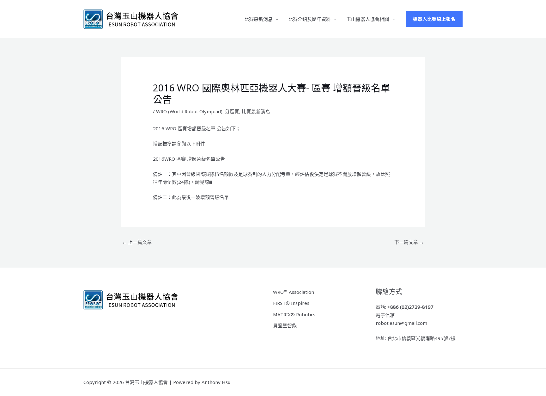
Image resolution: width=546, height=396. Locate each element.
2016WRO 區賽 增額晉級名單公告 (189, 159)
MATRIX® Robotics (294, 314)
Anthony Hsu (216, 382)
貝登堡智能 (285, 325)
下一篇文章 (409, 242)
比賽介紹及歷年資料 (309, 19)
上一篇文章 (137, 242)
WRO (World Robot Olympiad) (189, 111)
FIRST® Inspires (291, 303)
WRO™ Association (293, 292)
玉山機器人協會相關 (367, 19)
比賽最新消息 (258, 19)
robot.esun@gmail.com (401, 323)
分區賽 (232, 111)
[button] (276, 19)
